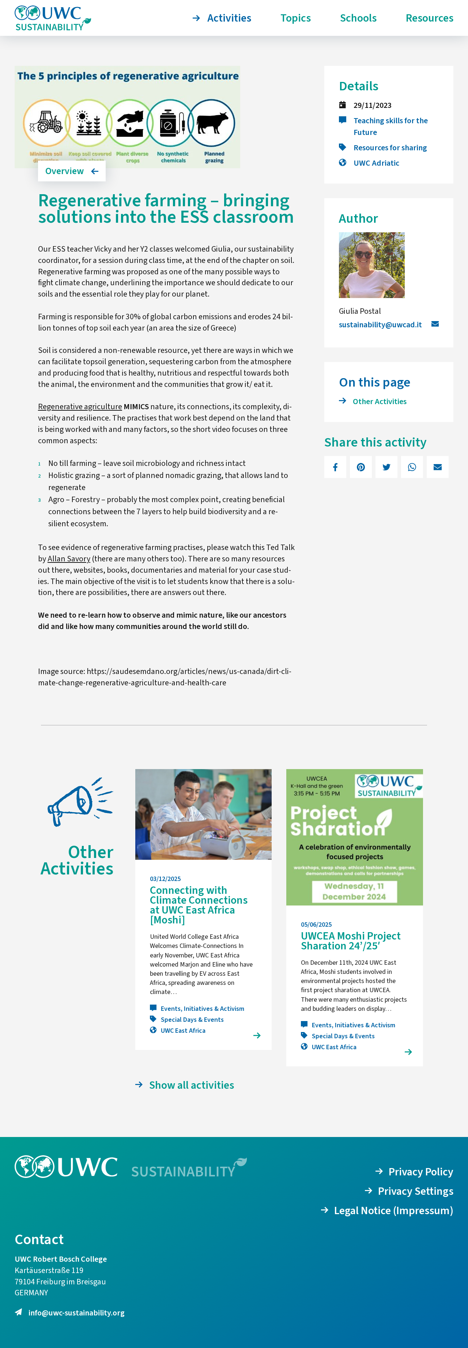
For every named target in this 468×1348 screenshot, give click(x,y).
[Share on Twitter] (386, 467)
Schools (358, 18)
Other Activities (380, 401)
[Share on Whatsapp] (412, 467)
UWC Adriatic (376, 163)
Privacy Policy (421, 1172)
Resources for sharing (390, 148)
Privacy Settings (415, 1191)
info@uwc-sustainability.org (77, 1313)
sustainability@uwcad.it (380, 325)
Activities (229, 18)
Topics (295, 18)
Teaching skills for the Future (391, 126)
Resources (429, 18)
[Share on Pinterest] (361, 467)
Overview (64, 171)
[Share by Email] (438, 467)
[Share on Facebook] (335, 467)
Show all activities (191, 1085)
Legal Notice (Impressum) (393, 1211)
